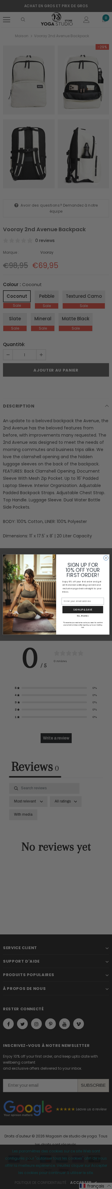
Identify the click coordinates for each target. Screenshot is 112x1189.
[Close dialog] (105, 557)
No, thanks (82, 615)
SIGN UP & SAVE (82, 609)
